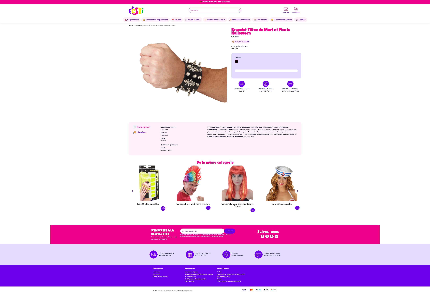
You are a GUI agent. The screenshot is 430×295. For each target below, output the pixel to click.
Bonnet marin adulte (282, 204)
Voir (208, 207)
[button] (132, 191)
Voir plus (234, 48)
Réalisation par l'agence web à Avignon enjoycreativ (177, 290)
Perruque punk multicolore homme (193, 204)
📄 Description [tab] (141, 127)
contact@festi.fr (234, 281)
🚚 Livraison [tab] (140, 132)
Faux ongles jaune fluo (148, 204)
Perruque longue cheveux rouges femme (237, 205)
